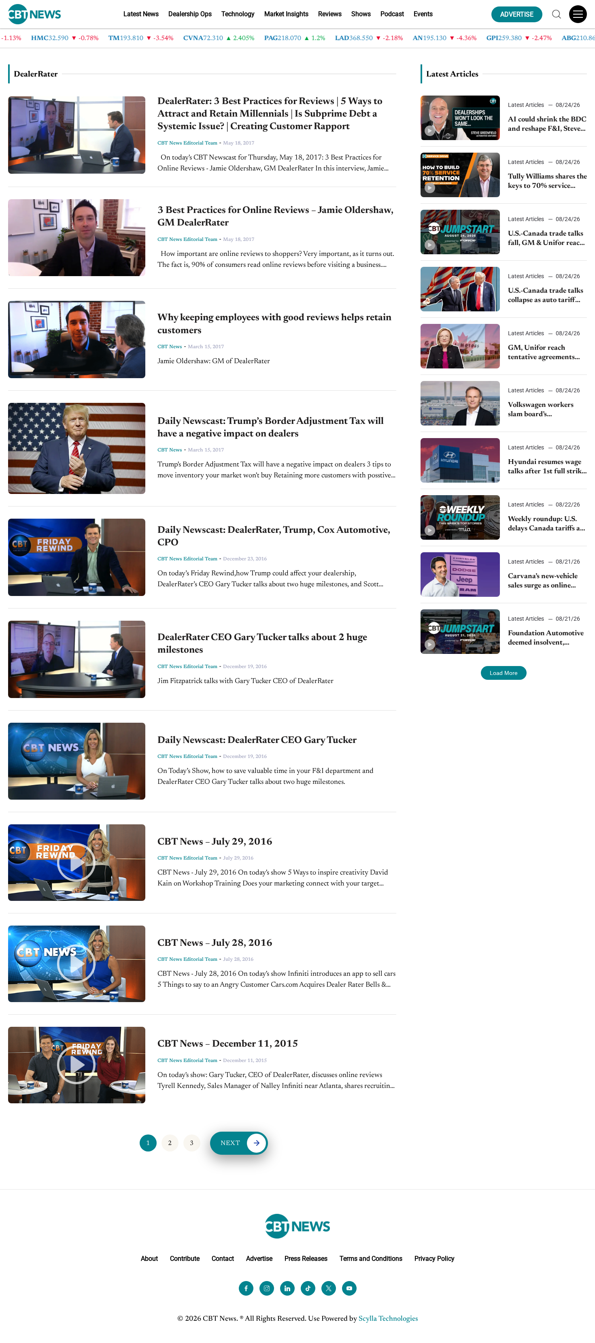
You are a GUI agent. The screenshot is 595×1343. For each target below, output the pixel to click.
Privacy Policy (434, 1258)
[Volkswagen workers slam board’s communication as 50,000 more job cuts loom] (460, 403)
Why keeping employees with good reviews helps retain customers (274, 324)
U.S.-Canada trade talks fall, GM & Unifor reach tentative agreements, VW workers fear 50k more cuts (546, 239)
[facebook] (246, 1288)
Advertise (259, 1258)
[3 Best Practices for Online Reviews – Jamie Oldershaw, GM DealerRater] (76, 238)
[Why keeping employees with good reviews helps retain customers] (76, 339)
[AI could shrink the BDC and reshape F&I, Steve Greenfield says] (460, 118)
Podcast (392, 14)
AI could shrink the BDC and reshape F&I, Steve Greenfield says (547, 125)
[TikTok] (308, 1288)
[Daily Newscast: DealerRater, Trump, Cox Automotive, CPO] (76, 557)
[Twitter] (328, 1288)
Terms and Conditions (371, 1258)
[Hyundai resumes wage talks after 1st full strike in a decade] (460, 460)
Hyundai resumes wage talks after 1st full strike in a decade (546, 468)
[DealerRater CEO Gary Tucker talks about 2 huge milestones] (76, 659)
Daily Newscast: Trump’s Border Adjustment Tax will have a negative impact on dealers (270, 428)
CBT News (169, 347)
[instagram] (266, 1288)
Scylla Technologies (388, 1319)
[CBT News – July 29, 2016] (76, 862)
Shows (361, 14)
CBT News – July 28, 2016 (214, 943)
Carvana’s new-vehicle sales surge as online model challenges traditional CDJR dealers (547, 582)
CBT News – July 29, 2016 (214, 842)
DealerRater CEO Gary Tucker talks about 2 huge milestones (262, 644)
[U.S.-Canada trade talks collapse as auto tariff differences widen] (460, 289)
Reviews (330, 14)
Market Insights (286, 14)
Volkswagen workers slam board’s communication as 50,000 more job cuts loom (542, 411)
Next (231, 1143)
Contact (223, 1258)
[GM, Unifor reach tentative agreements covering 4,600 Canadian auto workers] (460, 346)
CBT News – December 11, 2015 (227, 1044)
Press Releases (306, 1258)
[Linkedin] (287, 1288)
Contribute (185, 1258)
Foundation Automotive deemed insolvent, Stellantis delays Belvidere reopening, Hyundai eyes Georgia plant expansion (546, 639)
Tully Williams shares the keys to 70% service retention (547, 182)
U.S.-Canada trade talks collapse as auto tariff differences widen (545, 296)
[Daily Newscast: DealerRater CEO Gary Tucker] (76, 761)
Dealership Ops (190, 14)
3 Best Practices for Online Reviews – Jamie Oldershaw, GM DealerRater (275, 217)
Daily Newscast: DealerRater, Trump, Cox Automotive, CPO (273, 537)
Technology (238, 14)
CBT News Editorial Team (187, 143)
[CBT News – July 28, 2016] (76, 964)
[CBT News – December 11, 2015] (76, 1065)
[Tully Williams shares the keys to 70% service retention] (460, 175)
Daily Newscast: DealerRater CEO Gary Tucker (257, 740)
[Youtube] (349, 1288)
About (149, 1258)
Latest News (141, 14)
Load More (504, 673)
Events (423, 14)
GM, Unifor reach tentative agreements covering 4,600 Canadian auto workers (545, 354)
